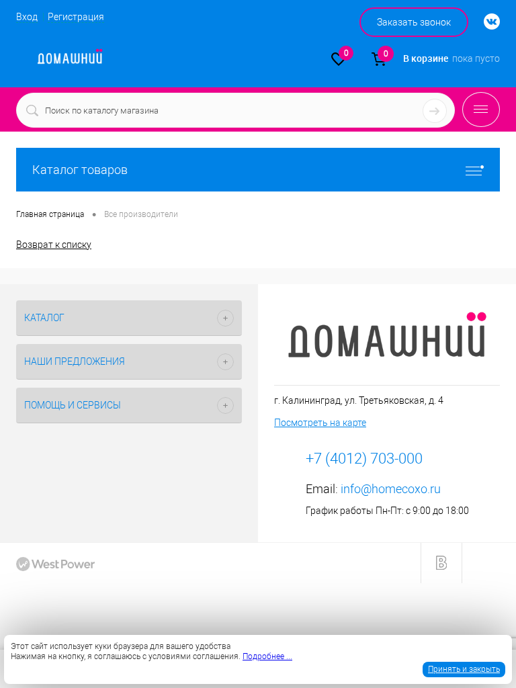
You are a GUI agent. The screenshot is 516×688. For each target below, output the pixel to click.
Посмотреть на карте (320, 422)
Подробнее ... (267, 656)
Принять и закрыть (464, 669)
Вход (27, 16)
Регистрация (76, 16)
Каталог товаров (80, 170)
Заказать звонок (414, 22)
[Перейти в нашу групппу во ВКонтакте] (485, 22)
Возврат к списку (53, 244)
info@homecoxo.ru (391, 489)
